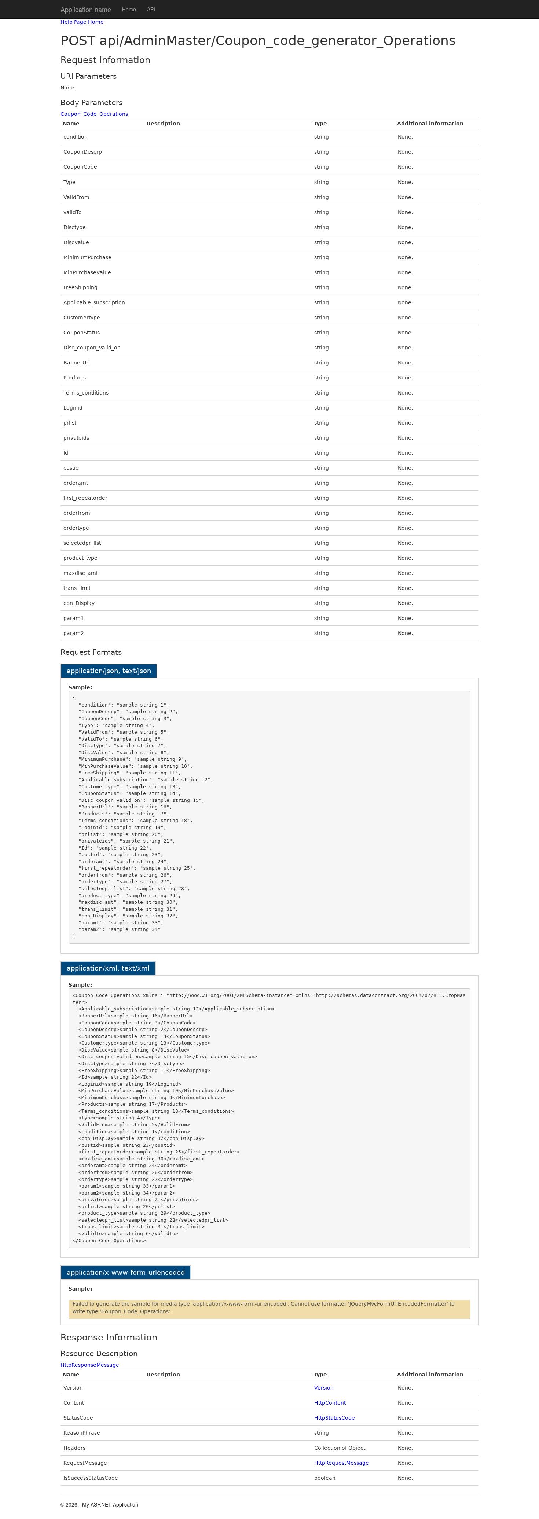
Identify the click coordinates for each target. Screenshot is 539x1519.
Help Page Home (82, 22)
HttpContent (330, 1403)
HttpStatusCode (334, 1418)
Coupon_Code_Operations (94, 114)
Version (324, 1388)
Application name (85, 9)
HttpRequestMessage (341, 1463)
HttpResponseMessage (89, 1365)
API (151, 9)
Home (129, 9)
